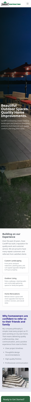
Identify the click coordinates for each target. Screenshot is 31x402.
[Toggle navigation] (27, 3)
